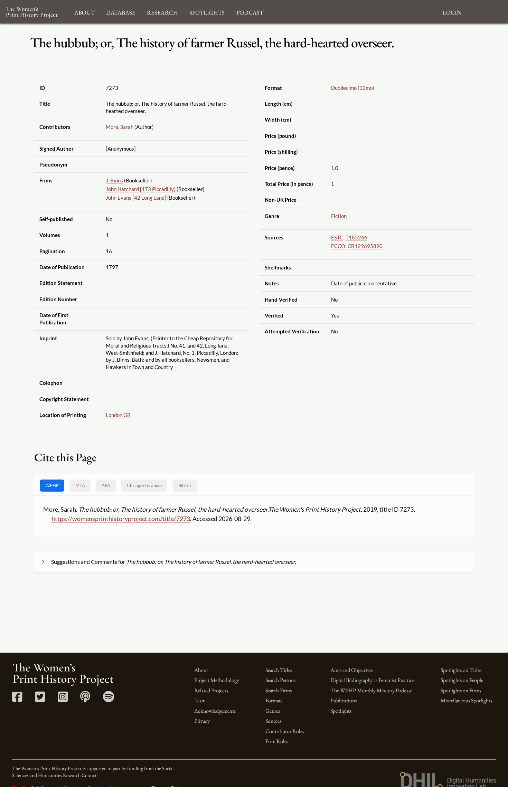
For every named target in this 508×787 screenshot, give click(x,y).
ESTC (337, 237)
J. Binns (114, 180)
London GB (118, 415)
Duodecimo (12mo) (352, 88)
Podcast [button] (249, 11)
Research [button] (162, 11)
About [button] (84, 11)
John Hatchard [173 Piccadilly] (141, 189)
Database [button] (120, 11)
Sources (273, 720)
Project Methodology (216, 680)
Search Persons (280, 680)
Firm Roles (276, 741)
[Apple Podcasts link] (85, 699)
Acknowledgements (215, 710)
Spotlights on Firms (461, 690)
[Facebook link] (17, 699)
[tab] (144, 486)
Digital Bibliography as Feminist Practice (372, 680)
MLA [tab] (80, 485)
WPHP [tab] (52, 485)
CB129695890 (365, 246)
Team (200, 700)
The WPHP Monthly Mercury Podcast (371, 690)
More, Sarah (119, 127)
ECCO (338, 246)
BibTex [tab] (185, 485)
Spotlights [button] (207, 11)
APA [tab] (106, 485)
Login (452, 11)
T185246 (356, 237)
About (201, 670)
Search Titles (278, 670)
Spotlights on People (462, 680)
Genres (272, 710)
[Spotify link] (108, 699)
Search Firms (278, 690)
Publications (343, 700)
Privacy (202, 720)
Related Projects (211, 690)
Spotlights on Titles (461, 670)
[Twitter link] (40, 699)
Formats (273, 700)
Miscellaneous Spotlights (466, 700)
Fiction (339, 216)
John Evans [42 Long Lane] (136, 198)
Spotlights (340, 710)
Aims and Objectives (351, 670)
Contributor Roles (284, 731)
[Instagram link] (63, 699)
